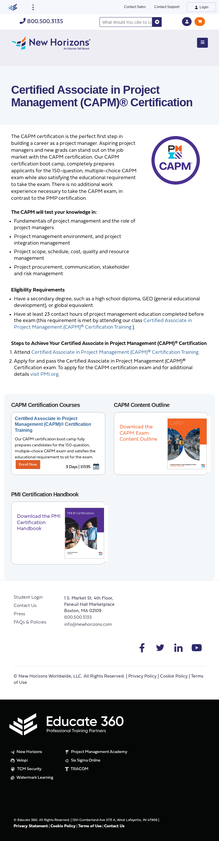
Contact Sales (135, 7)
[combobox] (126, 22)
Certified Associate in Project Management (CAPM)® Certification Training (53, 424)
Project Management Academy (98, 752)
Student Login (28, 597)
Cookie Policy (174, 676)
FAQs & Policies (30, 622)
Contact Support (166, 7)
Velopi (22, 760)
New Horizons (29, 752)
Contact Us (25, 606)
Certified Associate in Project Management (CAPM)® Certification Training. (115, 352)
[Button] (202, 43)
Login (203, 7)
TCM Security (29, 769)
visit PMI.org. (45, 374)
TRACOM (79, 769)
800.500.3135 (44, 22)
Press (19, 614)
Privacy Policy (142, 676)
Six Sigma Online (85, 760)
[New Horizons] (51, 42)
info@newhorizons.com (88, 624)
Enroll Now (28, 464)
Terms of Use (90, 826)
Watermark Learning (34, 778)
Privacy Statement (31, 826)
